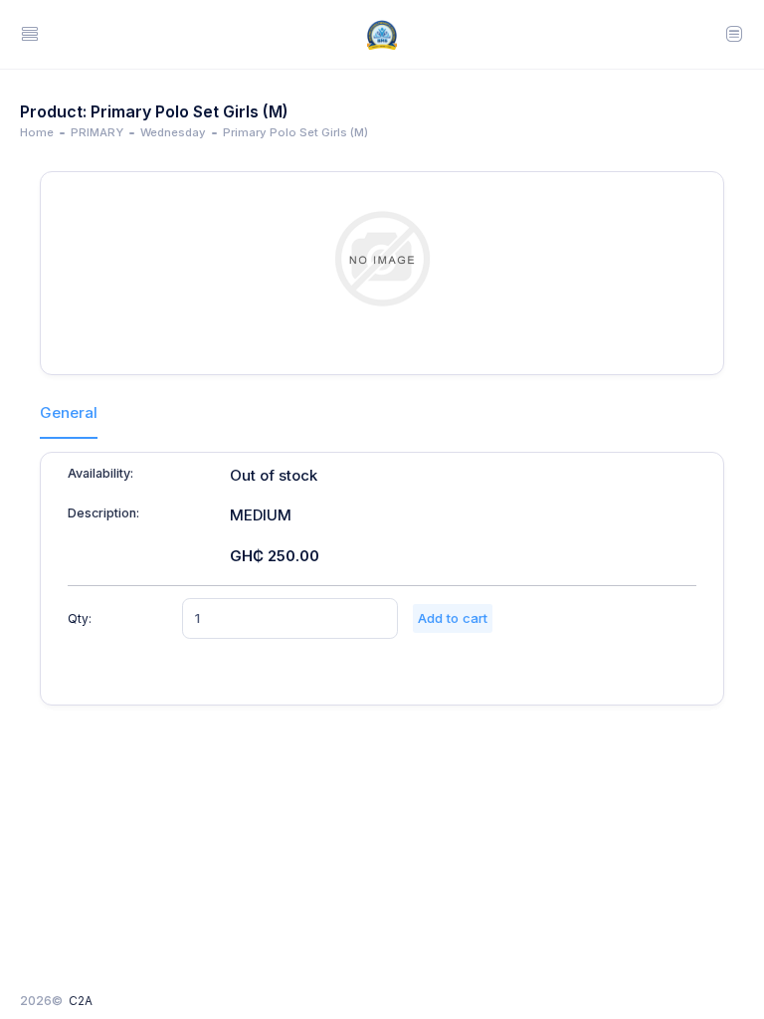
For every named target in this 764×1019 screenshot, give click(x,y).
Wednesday (173, 132)
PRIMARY (97, 132)
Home (37, 132)
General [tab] (68, 412)
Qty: (80, 618)
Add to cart (452, 618)
